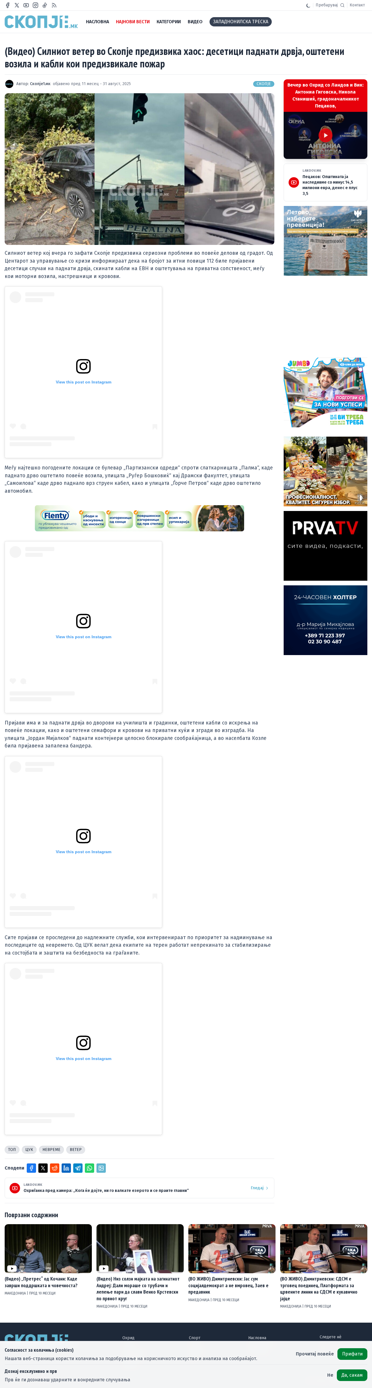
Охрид (128, 1337)
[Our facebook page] (7, 5)
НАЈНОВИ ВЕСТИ (133, 21)
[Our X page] (17, 5)
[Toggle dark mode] (308, 5)
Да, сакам (352, 1375)
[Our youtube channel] (26, 5)
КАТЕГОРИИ (169, 21)
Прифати (352, 1354)
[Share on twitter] (43, 1168)
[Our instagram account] (35, 5)
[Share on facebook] (31, 1168)
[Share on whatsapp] (89, 1168)
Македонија (16, 1293)
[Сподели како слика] (101, 1168)
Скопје (264, 83)
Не (330, 1375)
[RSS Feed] (54, 5)
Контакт (357, 5)
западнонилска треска (240, 21)
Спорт (195, 1337)
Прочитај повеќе (315, 1354)
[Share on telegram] (78, 1168)
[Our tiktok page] (45, 5)
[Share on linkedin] (66, 1168)
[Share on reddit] (54, 1168)
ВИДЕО (195, 21)
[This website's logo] (41, 22)
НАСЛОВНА (97, 21)
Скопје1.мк (40, 83)
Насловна (257, 1337)
